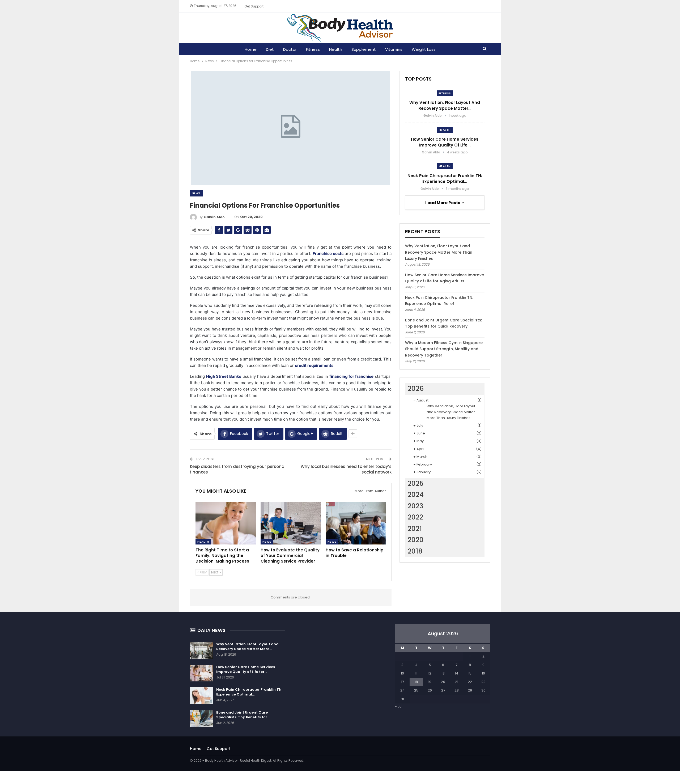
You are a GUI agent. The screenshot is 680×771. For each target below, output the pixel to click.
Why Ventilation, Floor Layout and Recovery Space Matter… (444, 105)
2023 (415, 506)
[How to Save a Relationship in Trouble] (356, 523)
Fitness (313, 49)
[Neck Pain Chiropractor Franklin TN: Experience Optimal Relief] (201, 695)
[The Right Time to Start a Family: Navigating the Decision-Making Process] (226, 523)
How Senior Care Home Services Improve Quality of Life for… (245, 669)
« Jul (398, 706)
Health (335, 49)
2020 (416, 539)
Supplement (363, 49)
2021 (415, 528)
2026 (416, 388)
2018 (415, 551)
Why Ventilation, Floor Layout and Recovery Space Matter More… (247, 646)
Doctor (290, 49)
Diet (270, 49)
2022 (415, 517)
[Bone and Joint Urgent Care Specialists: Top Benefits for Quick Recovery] (201, 718)
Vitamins (393, 49)
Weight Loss (424, 49)
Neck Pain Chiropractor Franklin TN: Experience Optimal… (444, 178)
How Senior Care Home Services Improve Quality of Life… (444, 142)
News (196, 193)
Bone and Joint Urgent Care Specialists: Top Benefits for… (243, 715)
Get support (254, 6)
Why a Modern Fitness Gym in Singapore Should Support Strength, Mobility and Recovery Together (444, 349)
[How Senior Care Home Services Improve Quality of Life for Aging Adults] (201, 673)
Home (251, 49)
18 (416, 681)
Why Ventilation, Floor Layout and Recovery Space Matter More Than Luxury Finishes (438, 252)
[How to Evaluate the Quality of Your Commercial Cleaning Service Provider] (291, 523)
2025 (415, 483)
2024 (416, 494)
